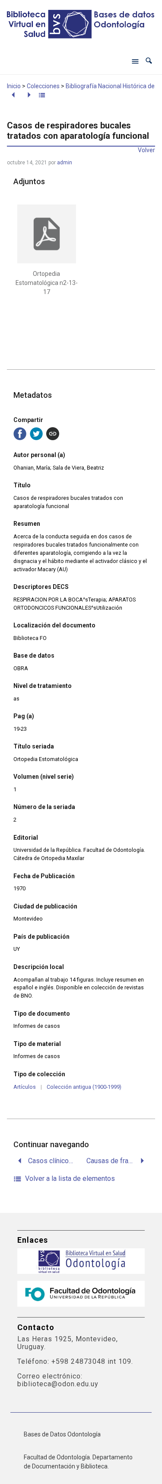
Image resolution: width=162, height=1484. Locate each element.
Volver (146, 150)
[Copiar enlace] (52, 433)
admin (64, 163)
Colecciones (43, 86)
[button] (149, 60)
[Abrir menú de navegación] (135, 61)
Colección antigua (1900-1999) (84, 1087)
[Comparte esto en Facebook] (19, 433)
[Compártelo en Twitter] (36, 433)
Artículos (24, 1087)
